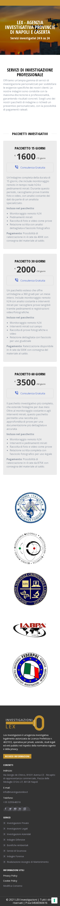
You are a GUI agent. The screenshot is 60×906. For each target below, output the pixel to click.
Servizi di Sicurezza (16, 850)
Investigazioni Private (18, 823)
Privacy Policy (10, 875)
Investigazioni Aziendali (19, 834)
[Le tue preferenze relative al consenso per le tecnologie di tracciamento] (54, 900)
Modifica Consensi (12, 885)
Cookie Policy (10, 880)
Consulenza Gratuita (32, 167)
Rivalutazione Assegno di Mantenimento (28, 861)
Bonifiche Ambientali (17, 845)
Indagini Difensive (16, 839)
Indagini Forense (15, 856)
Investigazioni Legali (17, 828)
